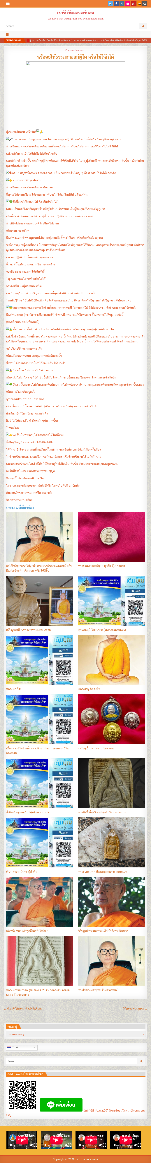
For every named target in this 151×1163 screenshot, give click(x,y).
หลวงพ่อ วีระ (13, 689)
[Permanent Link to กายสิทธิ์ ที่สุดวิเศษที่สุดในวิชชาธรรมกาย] (111, 783)
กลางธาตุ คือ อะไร (89, 689)
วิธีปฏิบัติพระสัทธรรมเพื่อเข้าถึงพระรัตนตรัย (103, 931)
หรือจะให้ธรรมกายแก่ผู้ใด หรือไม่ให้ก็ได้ (75, 56)
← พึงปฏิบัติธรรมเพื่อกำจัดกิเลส (23, 1009)
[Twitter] (110, 3)
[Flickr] (127, 3)
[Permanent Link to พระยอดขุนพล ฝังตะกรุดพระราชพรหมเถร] (111, 842)
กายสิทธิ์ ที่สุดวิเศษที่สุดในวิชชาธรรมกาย (102, 812)
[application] (22, 1140)
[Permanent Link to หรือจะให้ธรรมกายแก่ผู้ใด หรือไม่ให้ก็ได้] (75, 94)
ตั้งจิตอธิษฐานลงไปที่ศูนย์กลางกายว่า (27, 812)
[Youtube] (133, 3)
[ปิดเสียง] (31, 1145)
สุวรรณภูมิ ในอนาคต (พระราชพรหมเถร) (102, 630)
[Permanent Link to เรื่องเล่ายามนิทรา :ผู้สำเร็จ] (39, 842)
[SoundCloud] (139, 3)
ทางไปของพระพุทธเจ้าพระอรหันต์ (97, 990)
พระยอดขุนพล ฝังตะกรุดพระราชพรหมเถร (102, 871)
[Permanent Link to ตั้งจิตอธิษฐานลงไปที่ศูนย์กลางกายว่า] (39, 783)
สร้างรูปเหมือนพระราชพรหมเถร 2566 (28, 630)
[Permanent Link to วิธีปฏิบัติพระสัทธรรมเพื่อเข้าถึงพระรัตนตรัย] (111, 902)
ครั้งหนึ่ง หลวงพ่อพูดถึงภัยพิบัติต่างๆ (27, 931)
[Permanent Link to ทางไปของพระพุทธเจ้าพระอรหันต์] (111, 961)
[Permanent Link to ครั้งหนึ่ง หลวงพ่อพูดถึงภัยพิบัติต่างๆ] (39, 902)
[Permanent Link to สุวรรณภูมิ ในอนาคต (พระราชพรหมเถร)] (111, 601)
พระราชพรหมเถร (76, 49)
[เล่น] (11, 1145)
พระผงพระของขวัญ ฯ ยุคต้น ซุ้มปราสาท (101, 566)
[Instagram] (122, 3)
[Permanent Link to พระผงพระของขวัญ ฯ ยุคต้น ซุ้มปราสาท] (111, 537)
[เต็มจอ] (35, 1145)
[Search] (144, 3)
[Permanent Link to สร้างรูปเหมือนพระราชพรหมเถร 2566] (39, 601)
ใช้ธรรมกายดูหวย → (135, 1009)
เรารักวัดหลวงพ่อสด (75, 12)
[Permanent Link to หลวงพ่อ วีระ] (39, 660)
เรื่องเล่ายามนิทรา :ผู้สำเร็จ (21, 871)
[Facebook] (116, 3)
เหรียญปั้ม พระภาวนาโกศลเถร (96, 748)
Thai (14, 1047)
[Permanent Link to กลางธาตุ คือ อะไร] (111, 660)
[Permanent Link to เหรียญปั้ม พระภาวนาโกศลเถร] (111, 719)
